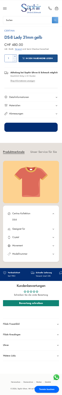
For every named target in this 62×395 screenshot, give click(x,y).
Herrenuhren (15, 382)
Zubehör (48, 382)
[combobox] (31, 20)
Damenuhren (28, 382)
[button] (5, 8)
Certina (9, 30)
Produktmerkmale (14, 152)
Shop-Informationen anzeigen (22, 80)
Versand (18, 49)
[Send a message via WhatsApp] (56, 377)
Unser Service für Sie (43, 152)
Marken (39, 382)
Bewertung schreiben (31, 303)
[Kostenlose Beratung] (50, 8)
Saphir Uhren (22, 388)
